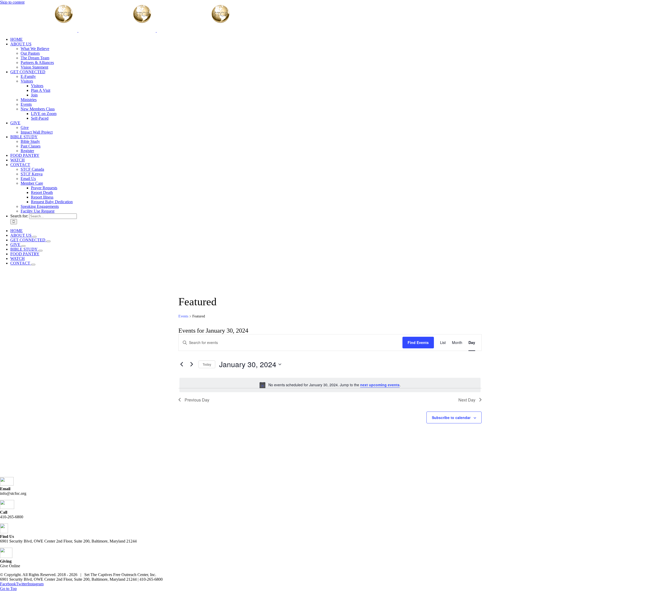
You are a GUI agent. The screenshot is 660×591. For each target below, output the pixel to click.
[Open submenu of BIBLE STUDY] (40, 250)
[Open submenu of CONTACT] (33, 264)
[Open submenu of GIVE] (23, 246)
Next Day (466, 400)
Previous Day (197, 400)
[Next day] (191, 364)
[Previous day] (181, 364)
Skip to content (12, 2)
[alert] (330, 385)
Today (207, 364)
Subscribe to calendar (451, 417)
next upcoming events (380, 384)
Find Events (418, 342)
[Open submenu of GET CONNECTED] (48, 241)
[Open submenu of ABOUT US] (34, 236)
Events (183, 316)
